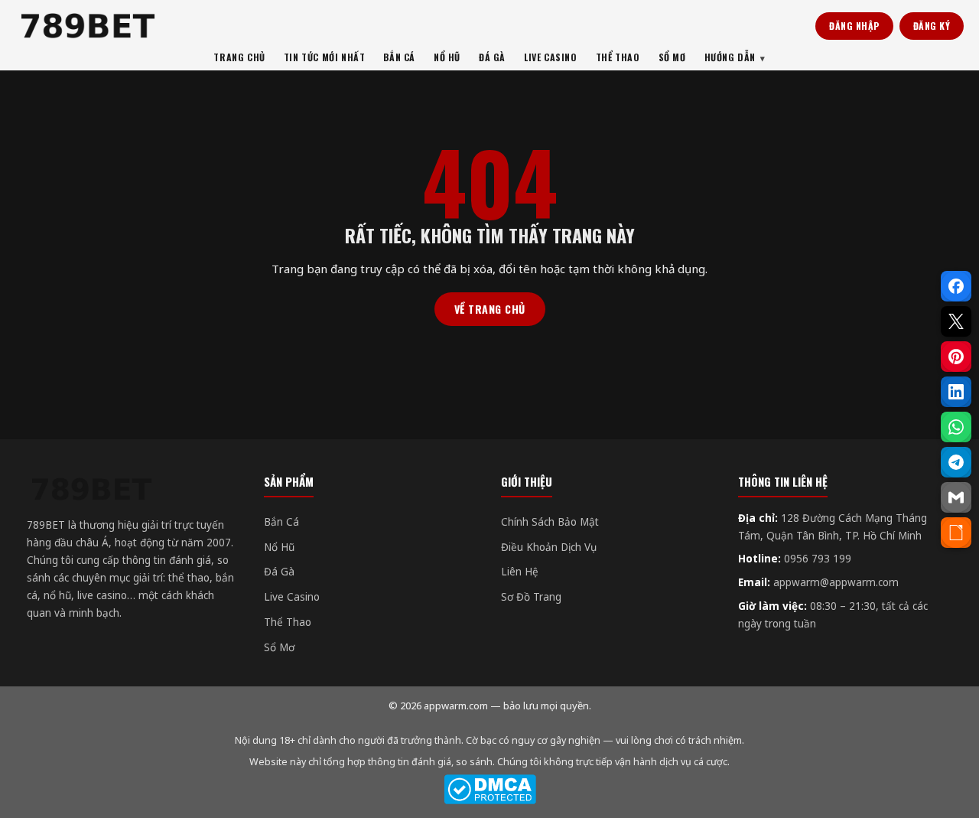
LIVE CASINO (550, 57)
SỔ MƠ (672, 57)
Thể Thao (287, 622)
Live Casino (292, 597)
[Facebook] (956, 286)
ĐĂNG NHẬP (854, 25)
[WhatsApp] (956, 427)
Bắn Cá (281, 522)
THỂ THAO (618, 57)
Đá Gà (279, 571)
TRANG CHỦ (239, 57)
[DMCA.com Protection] (489, 789)
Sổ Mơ (279, 647)
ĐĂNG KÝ (932, 25)
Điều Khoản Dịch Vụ (549, 547)
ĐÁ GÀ (492, 57)
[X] (956, 321)
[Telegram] (956, 462)
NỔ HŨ (447, 57)
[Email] (956, 497)
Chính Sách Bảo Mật (550, 522)
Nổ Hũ (279, 547)
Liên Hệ (519, 571)
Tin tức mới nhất (325, 57)
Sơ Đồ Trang (531, 597)
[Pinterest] (956, 356)
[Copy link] (956, 532)
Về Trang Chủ (489, 309)
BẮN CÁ (399, 57)
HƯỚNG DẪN (730, 57)
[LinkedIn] (956, 391)
